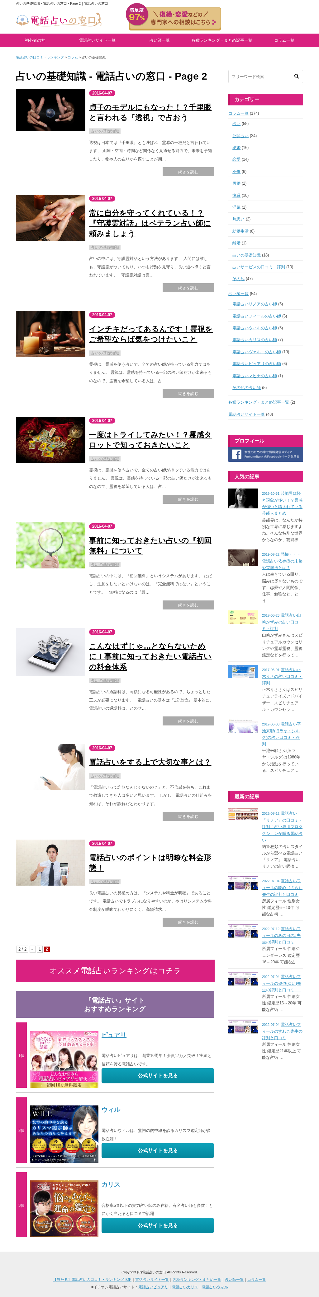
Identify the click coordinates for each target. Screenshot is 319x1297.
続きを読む (188, 171)
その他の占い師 (246, 387)
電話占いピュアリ (153, 1287)
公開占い (240, 135)
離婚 (236, 243)
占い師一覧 (160, 40)
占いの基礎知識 (105, 131)
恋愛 (236, 159)
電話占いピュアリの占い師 (256, 363)
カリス (111, 1184)
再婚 (236, 183)
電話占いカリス (185, 1287)
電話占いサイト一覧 (97, 40)
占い (236, 123)
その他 (238, 278)
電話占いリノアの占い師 (254, 304)
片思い (238, 219)
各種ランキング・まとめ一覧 (197, 1279)
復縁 (236, 195)
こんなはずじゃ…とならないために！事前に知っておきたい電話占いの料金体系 (150, 656)
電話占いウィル (215, 1287)
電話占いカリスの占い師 (254, 339)
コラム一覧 (284, 40)
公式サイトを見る (158, 1075)
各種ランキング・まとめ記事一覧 (222, 40)
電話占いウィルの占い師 (254, 328)
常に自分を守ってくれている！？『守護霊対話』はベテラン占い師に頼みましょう (150, 223)
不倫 (236, 171)
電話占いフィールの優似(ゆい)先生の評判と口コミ (281, 983)
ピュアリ (114, 1034)
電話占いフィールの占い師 (256, 316)
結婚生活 (240, 231)
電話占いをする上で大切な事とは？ (150, 762)
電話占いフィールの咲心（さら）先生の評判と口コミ (282, 887)
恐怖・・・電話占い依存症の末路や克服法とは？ (282, 561)
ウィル (111, 1109)
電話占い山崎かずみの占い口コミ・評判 (281, 622)
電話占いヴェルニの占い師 (256, 352)
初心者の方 (35, 40)
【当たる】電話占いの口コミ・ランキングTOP (92, 1279)
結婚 (236, 147)
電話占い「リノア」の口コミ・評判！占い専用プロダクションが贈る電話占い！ (282, 826)
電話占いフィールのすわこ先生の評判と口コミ (282, 1031)
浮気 (236, 207)
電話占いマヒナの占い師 (254, 375)
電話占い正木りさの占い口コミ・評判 (282, 676)
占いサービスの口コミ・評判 (258, 267)
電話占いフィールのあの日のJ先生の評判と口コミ (281, 935)
